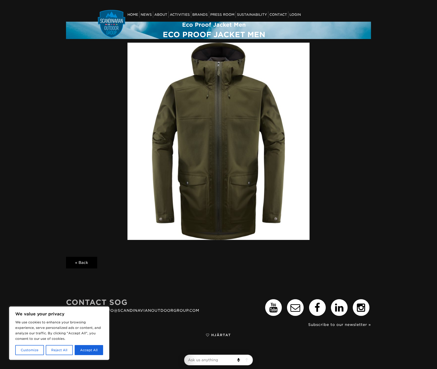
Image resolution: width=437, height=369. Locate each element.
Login (295, 14)
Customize (29, 350)
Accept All (89, 350)
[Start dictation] (238, 360)
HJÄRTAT (220, 335)
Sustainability (252, 14)
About (160, 14)
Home (132, 14)
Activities (180, 14)
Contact (278, 14)
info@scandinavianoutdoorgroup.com (151, 310)
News (146, 14)
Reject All (59, 350)
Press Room (222, 14)
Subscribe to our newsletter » (339, 324)
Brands (200, 14)
